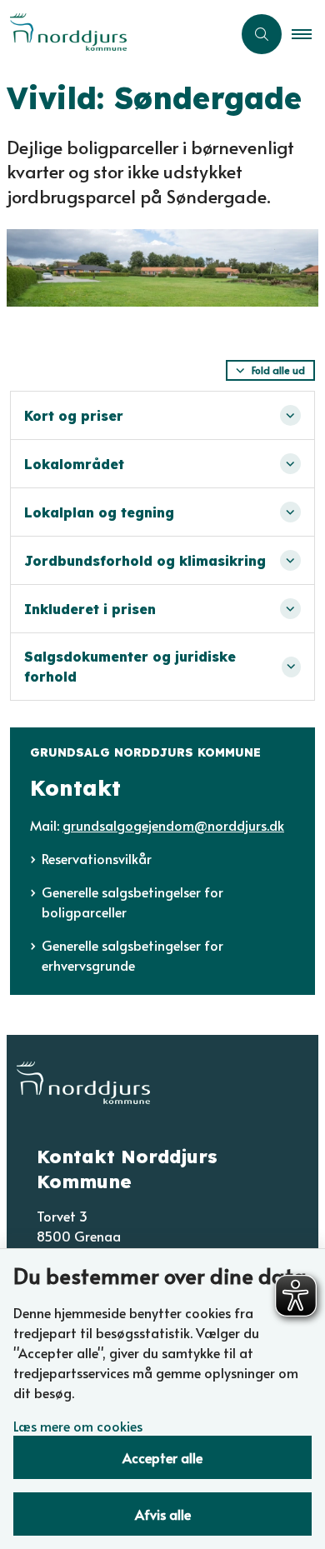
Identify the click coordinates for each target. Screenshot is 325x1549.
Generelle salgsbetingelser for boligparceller (132, 901)
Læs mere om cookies (77, 1426)
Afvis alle (163, 1514)
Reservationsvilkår (97, 858)
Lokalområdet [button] (74, 464)
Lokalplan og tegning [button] (99, 512)
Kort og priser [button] (73, 415)
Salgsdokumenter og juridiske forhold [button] (130, 666)
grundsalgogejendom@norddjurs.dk (173, 825)
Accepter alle (162, 1457)
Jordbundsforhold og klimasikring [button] (145, 560)
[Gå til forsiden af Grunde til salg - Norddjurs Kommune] (116, 34)
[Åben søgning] (262, 34)
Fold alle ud (278, 370)
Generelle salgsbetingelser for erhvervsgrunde (132, 955)
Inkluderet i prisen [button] (90, 609)
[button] (308, 34)
